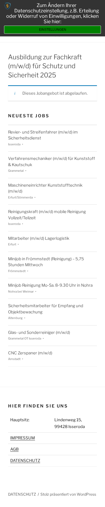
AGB (14, 449)
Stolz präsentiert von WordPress (68, 494)
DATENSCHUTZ (25, 460)
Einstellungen (52, 30)
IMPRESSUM (22, 438)
